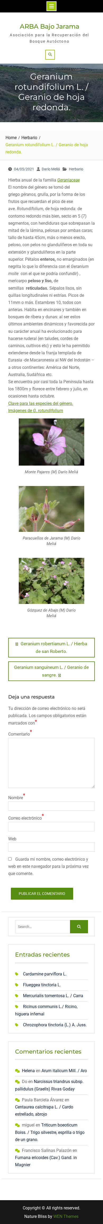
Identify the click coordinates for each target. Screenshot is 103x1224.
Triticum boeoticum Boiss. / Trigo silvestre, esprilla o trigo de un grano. (50, 1132)
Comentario (19, 734)
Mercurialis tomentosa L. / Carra (53, 995)
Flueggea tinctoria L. (42, 984)
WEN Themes (65, 1216)
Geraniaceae (68, 180)
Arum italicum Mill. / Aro (64, 1070)
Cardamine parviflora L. (45, 973)
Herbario (76, 169)
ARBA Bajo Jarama (49, 26)
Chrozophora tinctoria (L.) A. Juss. (55, 1024)
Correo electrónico (25, 818)
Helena (28, 1070)
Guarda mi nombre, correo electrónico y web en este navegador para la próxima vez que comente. (48, 866)
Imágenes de (35, 410)
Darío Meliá (51, 169)
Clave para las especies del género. (40, 403)
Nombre (15, 797)
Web (12, 838)
